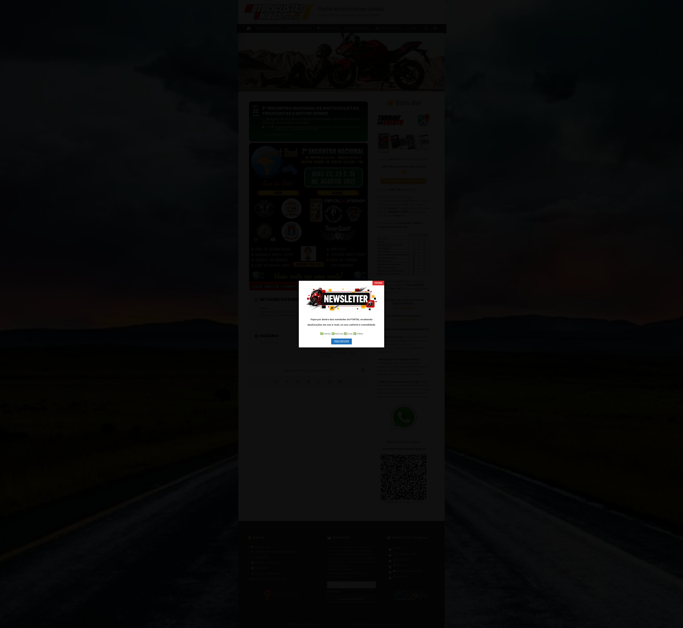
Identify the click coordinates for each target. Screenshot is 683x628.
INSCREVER (341, 341)
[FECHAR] (378, 283)
